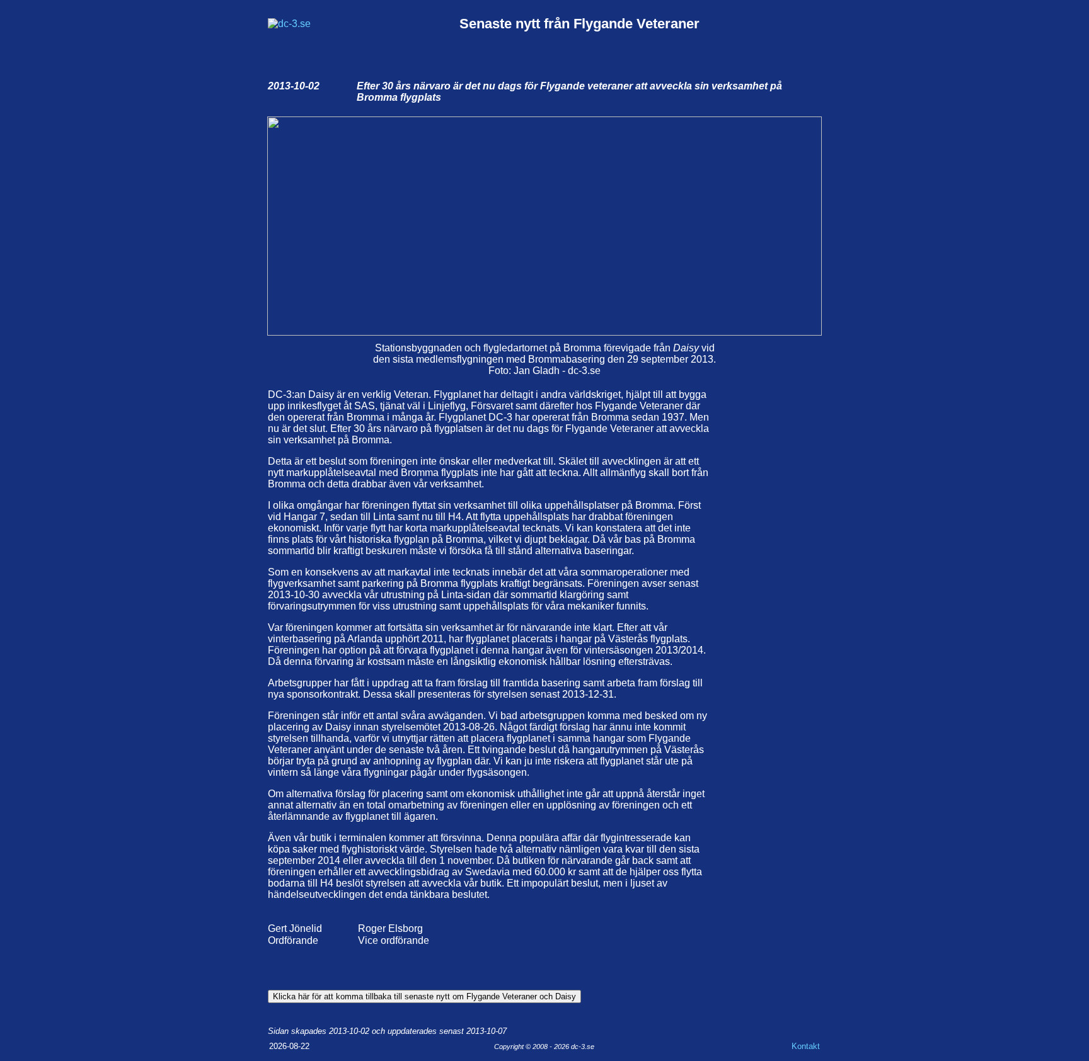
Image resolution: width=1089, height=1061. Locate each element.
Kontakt (806, 1046)
